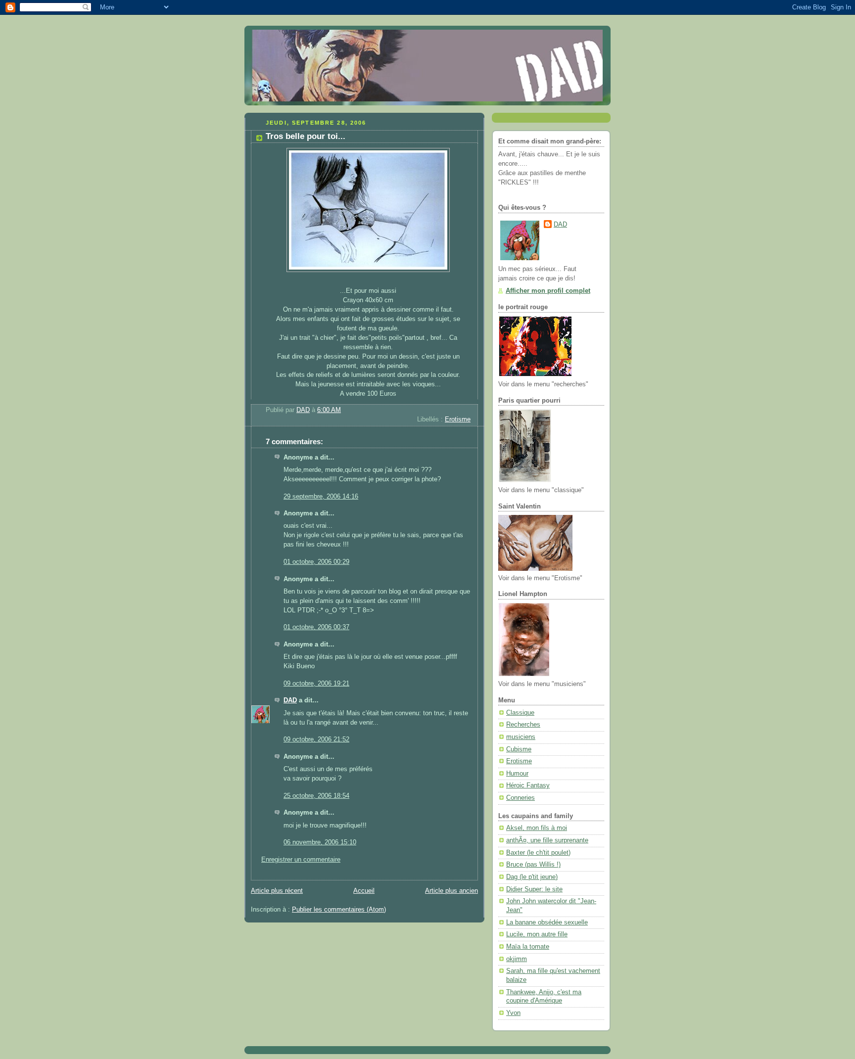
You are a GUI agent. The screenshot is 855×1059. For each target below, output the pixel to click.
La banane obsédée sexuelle (547, 922)
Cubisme (518, 749)
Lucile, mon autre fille (537, 934)
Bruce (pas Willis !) (533, 864)
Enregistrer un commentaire (300, 859)
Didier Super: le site (534, 889)
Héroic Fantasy (528, 785)
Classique (520, 712)
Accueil (364, 890)
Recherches (523, 724)
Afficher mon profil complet (548, 290)
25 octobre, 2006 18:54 (316, 795)
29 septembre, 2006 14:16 (321, 496)
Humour (517, 773)
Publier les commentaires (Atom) (339, 909)
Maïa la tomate (527, 946)
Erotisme (458, 419)
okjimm (516, 959)
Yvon (513, 1013)
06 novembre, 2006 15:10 (320, 842)
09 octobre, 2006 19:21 (316, 683)
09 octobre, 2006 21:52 (316, 739)
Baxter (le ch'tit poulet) (538, 852)
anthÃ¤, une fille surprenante (547, 840)
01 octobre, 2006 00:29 (316, 561)
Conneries (520, 797)
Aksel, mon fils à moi (536, 828)
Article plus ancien (451, 890)
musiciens (520, 737)
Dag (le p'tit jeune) (532, 877)
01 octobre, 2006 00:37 (316, 627)
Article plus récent (277, 890)
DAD (290, 700)
